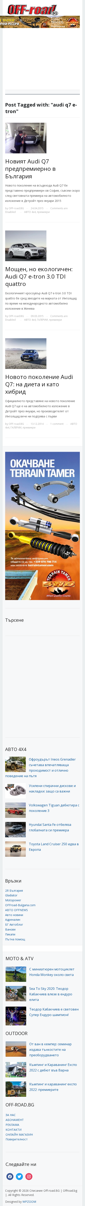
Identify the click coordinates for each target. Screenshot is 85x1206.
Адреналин (12, 920)
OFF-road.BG (16, 208)
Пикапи (10, 934)
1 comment (57, 424)
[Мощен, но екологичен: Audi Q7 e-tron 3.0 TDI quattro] (25, 245)
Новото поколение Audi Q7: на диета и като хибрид (39, 384)
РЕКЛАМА (12, 1125)
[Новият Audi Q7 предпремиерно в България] (25, 137)
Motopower (13, 900)
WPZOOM (29, 1202)
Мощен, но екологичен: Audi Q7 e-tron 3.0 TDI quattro (39, 276)
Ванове (10, 929)
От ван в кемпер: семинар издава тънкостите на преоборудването (50, 1049)
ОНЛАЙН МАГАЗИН (19, 1134)
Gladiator (11, 895)
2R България (14, 890)
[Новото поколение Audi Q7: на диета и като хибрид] (25, 353)
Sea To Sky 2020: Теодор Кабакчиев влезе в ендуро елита (50, 994)
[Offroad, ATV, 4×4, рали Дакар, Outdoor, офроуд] (42, 9)
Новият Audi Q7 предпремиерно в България (30, 168)
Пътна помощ (15, 939)
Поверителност (17, 1139)
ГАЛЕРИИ (42, 319)
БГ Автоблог (14, 924)
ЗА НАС (11, 1115)
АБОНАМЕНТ (15, 1120)
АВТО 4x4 (30, 212)
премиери (43, 212)
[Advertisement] (42, 60)
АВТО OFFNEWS (16, 910)
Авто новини (14, 915)
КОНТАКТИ (13, 1130)
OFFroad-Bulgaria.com (20, 905)
